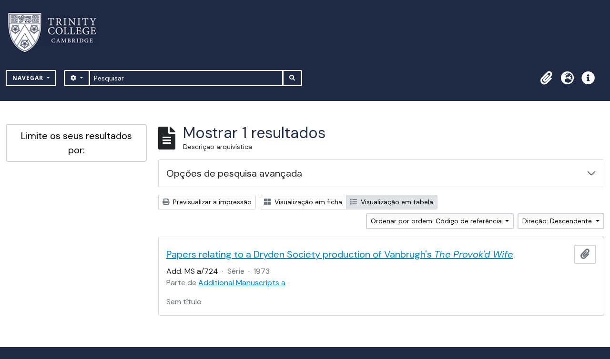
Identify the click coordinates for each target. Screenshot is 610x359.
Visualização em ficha (307, 202)
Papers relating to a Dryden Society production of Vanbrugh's (339, 254)
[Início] (58, 33)
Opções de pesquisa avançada (234, 173)
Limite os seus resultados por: (76, 143)
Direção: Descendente (558, 221)
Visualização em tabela (396, 202)
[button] (546, 78)
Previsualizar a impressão (211, 202)
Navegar (28, 78)
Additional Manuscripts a (241, 283)
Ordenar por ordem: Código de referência (437, 221)
